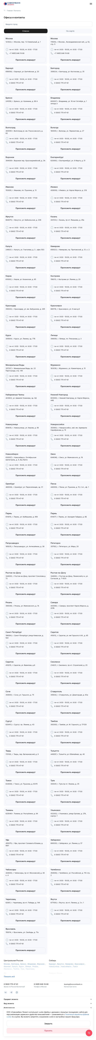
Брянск (24, 964)
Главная (10, 10)
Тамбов (17, 969)
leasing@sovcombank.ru (73, 984)
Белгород (15, 964)
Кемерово (70, 964)
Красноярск (80, 964)
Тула (23, 969)
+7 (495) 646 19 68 (16, 53)
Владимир (32, 964)
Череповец (30, 969)
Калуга (15, 966)
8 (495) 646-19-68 (41, 984)
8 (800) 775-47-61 (16, 83)
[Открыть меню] (90, 3)
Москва (7, 964)
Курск (22, 966)
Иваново (8, 966)
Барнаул (53, 964)
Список (25, 31)
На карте (70, 31)
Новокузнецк (55, 966)
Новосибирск (67, 966)
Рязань (35, 966)
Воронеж (41, 964)
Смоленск (8, 969)
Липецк (28, 966)
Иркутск (61, 964)
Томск (75, 966)
